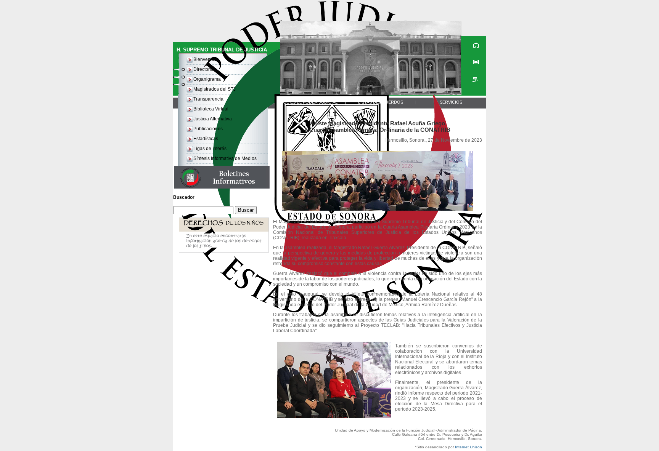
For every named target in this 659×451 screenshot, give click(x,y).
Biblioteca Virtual (210, 109)
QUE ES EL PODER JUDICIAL (309, 102)
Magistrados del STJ (214, 89)
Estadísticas (205, 138)
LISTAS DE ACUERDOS (380, 102)
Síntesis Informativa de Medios (225, 158)
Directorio (203, 69)
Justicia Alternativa (212, 119)
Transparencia (208, 99)
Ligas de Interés (210, 148)
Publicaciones (208, 128)
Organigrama (207, 79)
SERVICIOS (451, 102)
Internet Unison (468, 447)
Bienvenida (205, 59)
